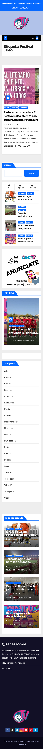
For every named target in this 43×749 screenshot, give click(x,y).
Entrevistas (9, 403)
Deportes (22, 193)
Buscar (8, 165)
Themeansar (21, 744)
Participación (10, 441)
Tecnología (9, 479)
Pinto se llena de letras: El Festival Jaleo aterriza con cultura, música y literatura (21, 116)
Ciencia (7, 377)
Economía (8, 396)
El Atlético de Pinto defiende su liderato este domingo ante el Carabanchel (21, 334)
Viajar (6, 498)
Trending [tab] (32, 188)
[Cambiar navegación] (19, 38)
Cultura (7, 107)
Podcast (15, 107)
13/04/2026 (12, 566)
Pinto (6, 447)
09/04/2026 (12, 620)
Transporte (9, 492)
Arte (6, 371)
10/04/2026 (12, 593)
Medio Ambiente (11, 422)
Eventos (7, 415)
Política (7, 460)
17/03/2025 (10, 124)
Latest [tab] (9, 188)
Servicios (8, 473)
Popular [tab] (20, 188)
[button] (33, 38)
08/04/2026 (12, 337)
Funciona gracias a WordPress (15, 741)
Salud (6, 466)
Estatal (7, 409)
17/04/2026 (12, 539)
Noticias (30, 193)
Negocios (22, 210)
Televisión (23, 107)
